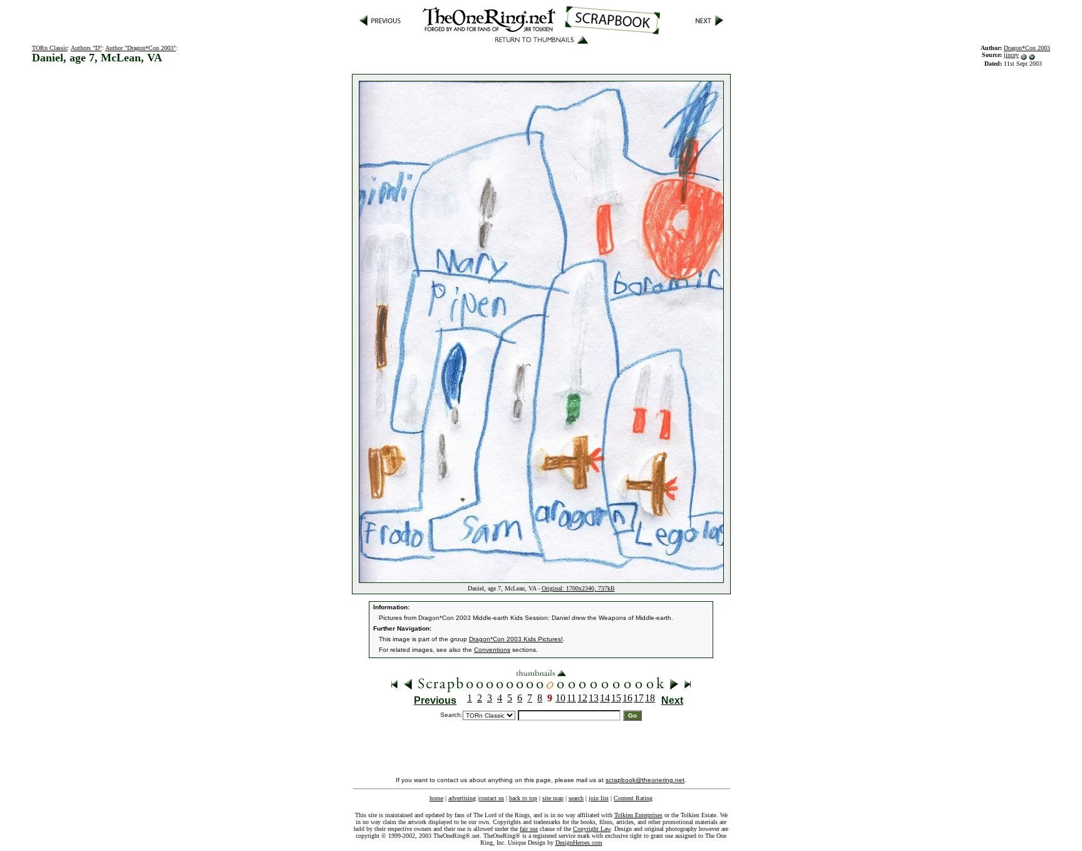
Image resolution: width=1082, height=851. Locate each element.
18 (650, 698)
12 (582, 698)
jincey (1011, 54)
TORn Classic (50, 47)
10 (560, 698)
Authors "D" (86, 47)
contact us (491, 798)
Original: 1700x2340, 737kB (578, 588)
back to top (523, 798)
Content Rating (633, 798)
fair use (529, 828)
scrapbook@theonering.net (644, 779)
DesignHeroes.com (578, 842)
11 (571, 698)
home (436, 798)
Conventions (492, 649)
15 (616, 698)
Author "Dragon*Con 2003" (140, 47)
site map (553, 798)
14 (605, 698)
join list (599, 798)
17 (639, 698)
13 (594, 698)
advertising (462, 798)
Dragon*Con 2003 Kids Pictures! (516, 639)
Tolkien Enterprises (638, 815)
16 (627, 698)
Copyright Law (592, 828)
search (576, 798)
